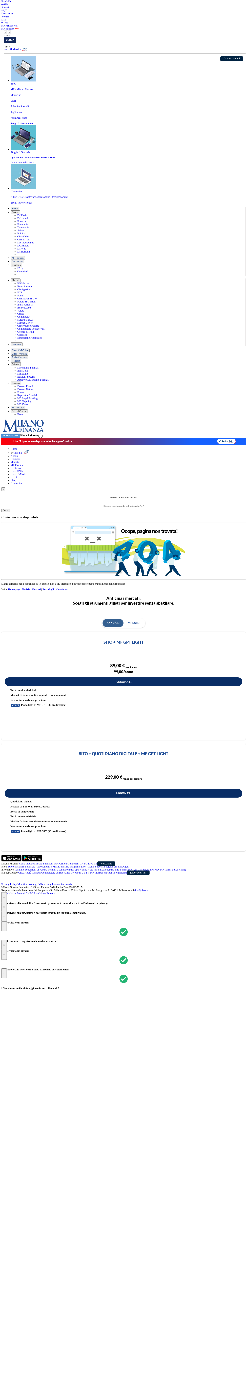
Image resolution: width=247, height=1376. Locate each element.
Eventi (20, 414)
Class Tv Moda (19, 354)
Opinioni (15, 459)
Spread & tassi (25, 319)
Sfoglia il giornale (29, 435)
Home (15, 208)
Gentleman (17, 261)
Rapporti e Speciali (27, 395)
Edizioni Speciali (26, 376)
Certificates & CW (27, 298)
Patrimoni (16, 344)
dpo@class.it (141, 890)
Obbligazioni (24, 289)
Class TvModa (18, 474)
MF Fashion (18, 258)
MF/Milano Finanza (27, 367)
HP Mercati (23, 283)
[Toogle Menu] (9, 32)
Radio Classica (19, 357)
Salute (20, 230)
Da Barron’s (23, 251)
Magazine (22, 373)
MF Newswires (25, 242)
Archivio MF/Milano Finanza (33, 379)
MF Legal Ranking (27, 398)
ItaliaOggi (22, 370)
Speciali (16, 383)
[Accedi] (40, 436)
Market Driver (24, 322)
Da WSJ (21, 248)
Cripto (20, 313)
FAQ (20, 268)
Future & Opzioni (26, 301)
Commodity (23, 316)
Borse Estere (24, 307)
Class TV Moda (72, 872)
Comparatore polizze (52, 872)
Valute (20, 310)
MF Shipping (24, 401)
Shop (13, 480)
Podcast (16, 361)
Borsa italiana (24, 286)
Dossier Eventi (25, 386)
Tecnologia (23, 227)
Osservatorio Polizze (28, 325)
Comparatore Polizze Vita (31, 328)
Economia (22, 224)
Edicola (15, 364)
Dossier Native (25, 389)
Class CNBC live (20, 350)
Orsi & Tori (23, 239)
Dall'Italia (22, 215)
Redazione (106, 863)
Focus (20, 392)
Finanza (21, 221)
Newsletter (16, 483)
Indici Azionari (25, 304)
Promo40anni (10, 436)
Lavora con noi (232, 58)
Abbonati (124, 681)
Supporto (16, 265)
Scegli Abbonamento (22, 123)
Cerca (10, 40)
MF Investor (18, 407)
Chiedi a (223, 441)
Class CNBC (18, 471)
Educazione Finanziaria (29, 337)
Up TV (85, 872)
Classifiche (23, 236)
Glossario (22, 334)
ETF (19, 292)
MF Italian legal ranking (116, 872)
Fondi (20, 295)
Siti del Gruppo (19, 411)
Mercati (15, 280)
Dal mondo (23, 218)
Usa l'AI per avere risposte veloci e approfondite (42, 441)
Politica (21, 233)
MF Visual (23, 404)
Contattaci (22, 271)
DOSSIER (23, 245)
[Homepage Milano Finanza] (23, 432)
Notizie (15, 212)
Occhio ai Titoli (25, 331)
